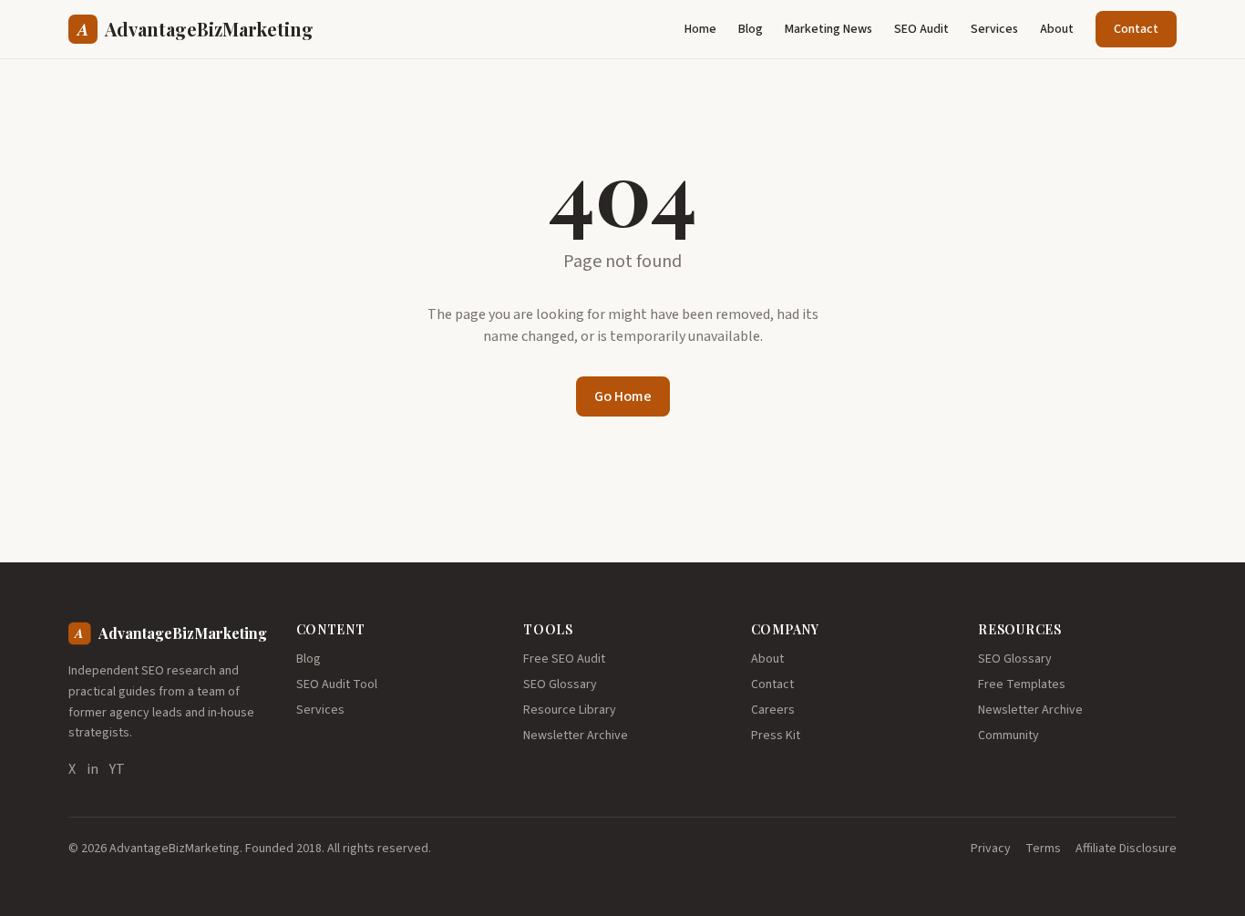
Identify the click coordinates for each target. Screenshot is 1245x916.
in (92, 769)
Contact (1136, 29)
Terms (1043, 848)
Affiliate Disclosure (1126, 848)
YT (117, 769)
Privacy (991, 848)
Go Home (623, 396)
